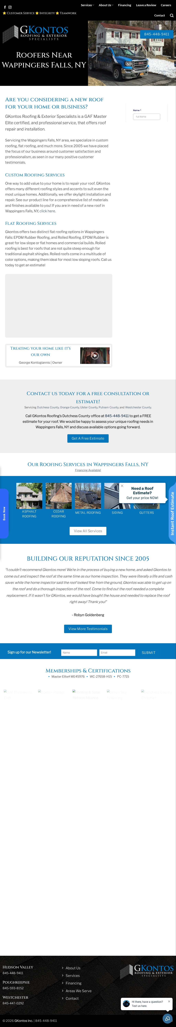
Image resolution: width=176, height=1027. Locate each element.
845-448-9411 (117, 416)
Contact (159, 15)
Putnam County (108, 407)
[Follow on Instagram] (10, 7)
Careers (166, 5)
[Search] (171, 15)
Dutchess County (48, 407)
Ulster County (88, 407)
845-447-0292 (13, 771)
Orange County (69, 407)
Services (86, 5)
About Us (105, 5)
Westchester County (138, 407)
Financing (124, 5)
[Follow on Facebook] (5, 7)
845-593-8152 (13, 756)
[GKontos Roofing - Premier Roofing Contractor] (35, 34)
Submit (149, 653)
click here (47, 211)
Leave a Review (146, 5)
